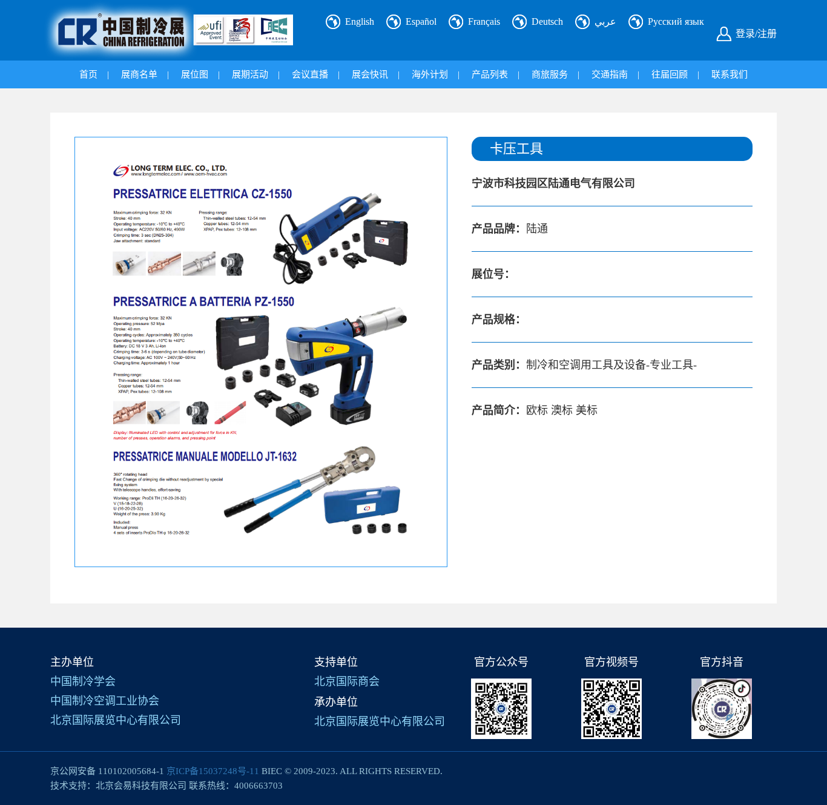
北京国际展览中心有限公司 (115, 720)
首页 (88, 74)
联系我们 (729, 74)
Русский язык (676, 21)
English (359, 21)
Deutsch (547, 21)
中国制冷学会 (83, 681)
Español (421, 21)
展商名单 (139, 74)
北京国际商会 (347, 681)
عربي (605, 21)
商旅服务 (550, 74)
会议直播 (310, 74)
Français (484, 21)
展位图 (194, 74)
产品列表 (490, 74)
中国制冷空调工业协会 (104, 701)
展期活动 (250, 74)
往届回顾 (669, 74)
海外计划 (430, 74)
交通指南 (609, 74)
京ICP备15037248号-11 (212, 771)
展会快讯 (370, 74)
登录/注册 (756, 33)
